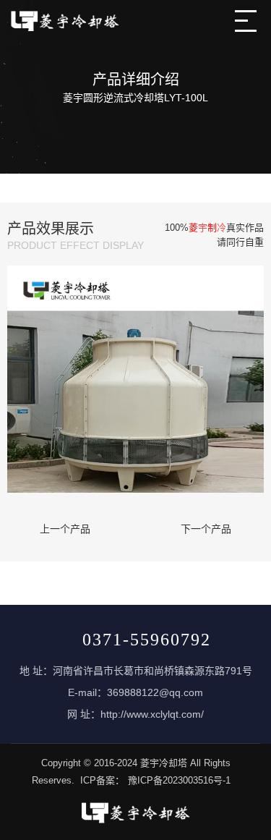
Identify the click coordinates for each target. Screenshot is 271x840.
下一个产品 (206, 529)
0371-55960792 (146, 639)
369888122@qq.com (155, 692)
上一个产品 (65, 529)
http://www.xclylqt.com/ (152, 714)
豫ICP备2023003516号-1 (179, 780)
